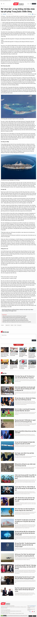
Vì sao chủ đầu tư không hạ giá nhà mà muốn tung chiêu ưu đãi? (32, 367)
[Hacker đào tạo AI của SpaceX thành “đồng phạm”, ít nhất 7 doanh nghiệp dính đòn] (5, 349)
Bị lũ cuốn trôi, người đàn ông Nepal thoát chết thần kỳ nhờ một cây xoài (13, 367)
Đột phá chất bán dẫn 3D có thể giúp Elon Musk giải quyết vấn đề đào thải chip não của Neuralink (25, 533)
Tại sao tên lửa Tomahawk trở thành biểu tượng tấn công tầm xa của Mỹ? (25, 442)
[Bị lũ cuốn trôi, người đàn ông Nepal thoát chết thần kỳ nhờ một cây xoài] (14, 361)
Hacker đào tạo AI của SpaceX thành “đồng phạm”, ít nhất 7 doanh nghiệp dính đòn (5, 355)
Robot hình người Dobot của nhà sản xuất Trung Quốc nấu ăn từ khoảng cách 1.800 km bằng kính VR (25, 388)
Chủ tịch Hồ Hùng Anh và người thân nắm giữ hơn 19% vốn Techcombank (23, 367)
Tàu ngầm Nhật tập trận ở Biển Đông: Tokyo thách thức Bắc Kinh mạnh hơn (15, 320)
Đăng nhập (34, 3)
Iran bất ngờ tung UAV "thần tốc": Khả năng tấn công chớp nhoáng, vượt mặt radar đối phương (25, 566)
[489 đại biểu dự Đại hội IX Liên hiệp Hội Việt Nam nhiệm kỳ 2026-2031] (5, 361)
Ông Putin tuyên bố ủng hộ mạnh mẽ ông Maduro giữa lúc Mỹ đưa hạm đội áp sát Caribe (25, 589)
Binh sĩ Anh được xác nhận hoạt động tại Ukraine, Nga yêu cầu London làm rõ (24, 509)
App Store (30, 616)
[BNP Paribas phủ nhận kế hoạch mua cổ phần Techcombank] (14, 349)
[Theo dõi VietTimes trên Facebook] (29, 611)
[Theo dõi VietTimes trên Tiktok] (34, 611)
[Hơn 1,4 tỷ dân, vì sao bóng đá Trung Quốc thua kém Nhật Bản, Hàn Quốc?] (7, 412)
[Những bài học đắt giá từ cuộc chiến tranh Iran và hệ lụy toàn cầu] (7, 467)
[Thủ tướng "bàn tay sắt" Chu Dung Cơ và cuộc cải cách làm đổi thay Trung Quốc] (7, 379)
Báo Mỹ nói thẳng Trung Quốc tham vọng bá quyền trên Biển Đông (14, 317)
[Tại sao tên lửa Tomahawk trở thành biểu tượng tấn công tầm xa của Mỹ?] (7, 445)
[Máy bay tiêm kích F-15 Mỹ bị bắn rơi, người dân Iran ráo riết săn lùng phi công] (7, 423)
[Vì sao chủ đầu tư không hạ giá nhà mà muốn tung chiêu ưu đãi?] (32, 361)
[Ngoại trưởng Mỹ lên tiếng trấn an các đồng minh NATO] (7, 434)
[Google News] (34, 14)
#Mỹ (15, 325)
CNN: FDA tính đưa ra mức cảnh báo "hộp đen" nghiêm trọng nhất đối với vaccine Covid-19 (25, 499)
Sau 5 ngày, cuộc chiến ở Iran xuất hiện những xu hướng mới (24, 453)
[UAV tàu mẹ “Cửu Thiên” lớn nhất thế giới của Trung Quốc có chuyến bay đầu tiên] (7, 557)
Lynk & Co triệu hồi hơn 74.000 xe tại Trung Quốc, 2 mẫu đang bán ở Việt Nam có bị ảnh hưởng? (32, 355)
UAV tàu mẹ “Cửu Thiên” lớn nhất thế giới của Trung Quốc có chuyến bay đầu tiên (25, 555)
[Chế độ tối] (30, 3)
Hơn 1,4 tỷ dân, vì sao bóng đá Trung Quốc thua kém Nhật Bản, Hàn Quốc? (25, 409)
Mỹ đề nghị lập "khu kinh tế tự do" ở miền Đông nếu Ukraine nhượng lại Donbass (25, 577)
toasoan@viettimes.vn (32, 605)
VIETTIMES (18, 3)
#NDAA (12, 325)
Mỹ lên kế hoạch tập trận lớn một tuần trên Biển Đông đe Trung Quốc (14, 316)
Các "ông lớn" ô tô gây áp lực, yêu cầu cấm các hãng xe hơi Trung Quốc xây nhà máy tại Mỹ (25, 521)
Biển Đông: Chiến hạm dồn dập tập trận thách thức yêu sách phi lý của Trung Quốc (17, 321)
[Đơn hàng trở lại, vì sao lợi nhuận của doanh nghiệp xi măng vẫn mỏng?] (23, 349)
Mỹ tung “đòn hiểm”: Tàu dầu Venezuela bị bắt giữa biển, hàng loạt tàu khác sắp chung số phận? (25, 544)
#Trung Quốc (19, 325)
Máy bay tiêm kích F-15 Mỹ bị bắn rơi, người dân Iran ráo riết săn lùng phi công (25, 420)
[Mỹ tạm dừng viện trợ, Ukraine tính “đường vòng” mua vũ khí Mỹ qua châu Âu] (7, 401)
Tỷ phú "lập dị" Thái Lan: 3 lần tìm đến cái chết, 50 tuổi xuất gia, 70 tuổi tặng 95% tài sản (25, 488)
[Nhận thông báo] (28, 3)
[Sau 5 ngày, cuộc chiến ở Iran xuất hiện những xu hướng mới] (7, 456)
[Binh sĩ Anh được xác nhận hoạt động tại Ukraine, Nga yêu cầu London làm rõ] (7, 512)
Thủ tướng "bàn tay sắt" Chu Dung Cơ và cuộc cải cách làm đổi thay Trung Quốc (24, 376)
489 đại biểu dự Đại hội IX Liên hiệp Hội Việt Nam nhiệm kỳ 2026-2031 (4, 367)
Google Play (34, 616)
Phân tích (3, 373)
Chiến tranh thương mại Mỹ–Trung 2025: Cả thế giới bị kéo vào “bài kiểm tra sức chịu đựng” (25, 476)
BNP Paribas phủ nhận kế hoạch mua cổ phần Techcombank (14, 354)
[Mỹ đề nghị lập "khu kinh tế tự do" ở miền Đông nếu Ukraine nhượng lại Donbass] (7, 580)
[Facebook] (1, 23)
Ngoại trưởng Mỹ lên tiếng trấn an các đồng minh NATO (25, 431)
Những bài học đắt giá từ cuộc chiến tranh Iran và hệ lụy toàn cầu (25, 464)
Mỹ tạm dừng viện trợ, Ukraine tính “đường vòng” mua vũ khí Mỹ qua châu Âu (25, 398)
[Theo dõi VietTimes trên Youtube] (32, 611)
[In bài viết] (30, 14)
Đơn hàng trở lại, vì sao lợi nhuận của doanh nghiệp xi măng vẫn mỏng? (23, 355)
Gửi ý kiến (34, 340)
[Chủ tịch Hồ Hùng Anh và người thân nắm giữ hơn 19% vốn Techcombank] (23, 361)
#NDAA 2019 (8, 325)
